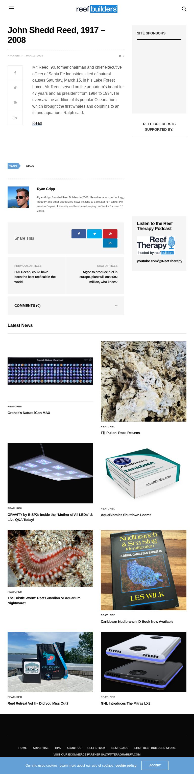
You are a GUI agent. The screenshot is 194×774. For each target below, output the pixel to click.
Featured (15, 406)
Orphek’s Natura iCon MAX (29, 413)
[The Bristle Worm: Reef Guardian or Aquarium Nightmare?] (50, 558)
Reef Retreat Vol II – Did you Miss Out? (38, 703)
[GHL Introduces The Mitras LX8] (143, 662)
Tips (58, 747)
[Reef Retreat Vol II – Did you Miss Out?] (50, 662)
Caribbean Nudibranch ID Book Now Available (137, 621)
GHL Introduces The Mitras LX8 (125, 703)
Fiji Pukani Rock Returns (120, 433)
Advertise (40, 747)
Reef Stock (96, 747)
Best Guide (119, 747)
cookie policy (125, 765)
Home (22, 747)
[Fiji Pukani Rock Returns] (143, 381)
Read (37, 123)
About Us (74, 747)
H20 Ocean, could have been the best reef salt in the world (35, 277)
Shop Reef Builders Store (155, 747)
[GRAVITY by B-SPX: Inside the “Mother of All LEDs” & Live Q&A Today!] (50, 473)
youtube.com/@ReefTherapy (159, 261)
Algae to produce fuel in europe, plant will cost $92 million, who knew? (98, 277)
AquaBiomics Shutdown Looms (126, 515)
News (30, 166)
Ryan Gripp (15, 55)
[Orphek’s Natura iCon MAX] (50, 371)
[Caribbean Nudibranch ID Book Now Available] (143, 570)
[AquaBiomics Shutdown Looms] (143, 473)
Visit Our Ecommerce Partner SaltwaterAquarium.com (97, 754)
